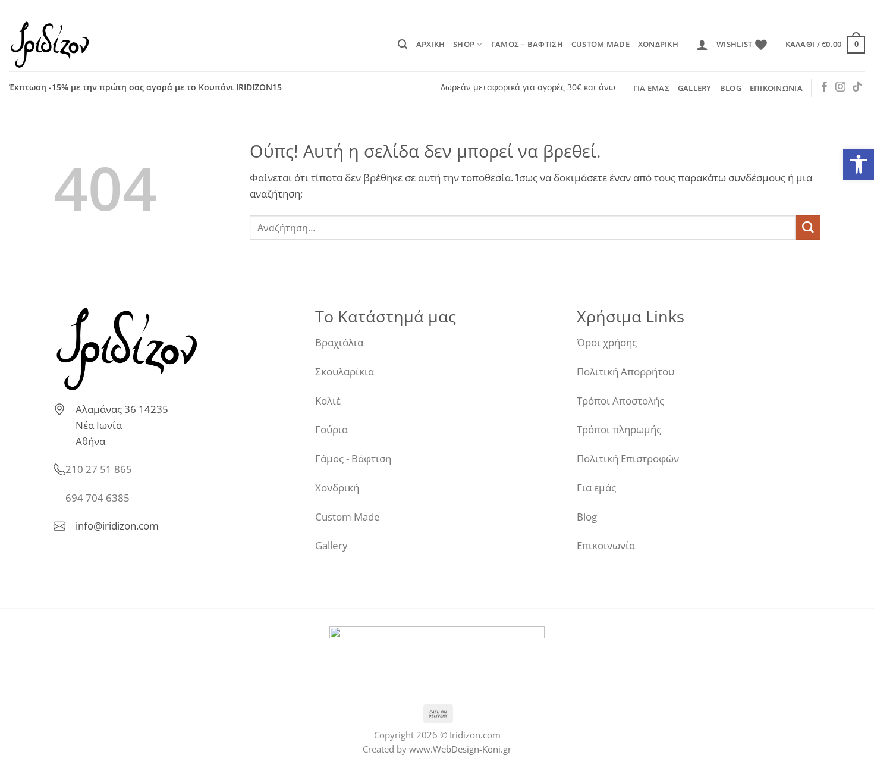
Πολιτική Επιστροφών (628, 458)
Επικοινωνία (606, 545)
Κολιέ (328, 401)
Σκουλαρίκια (344, 371)
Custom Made (347, 517)
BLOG (730, 88)
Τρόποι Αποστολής (620, 401)
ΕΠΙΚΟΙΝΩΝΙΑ (776, 88)
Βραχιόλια (339, 342)
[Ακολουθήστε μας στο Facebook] (824, 87)
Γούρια (331, 429)
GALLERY (695, 88)
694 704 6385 (97, 498)
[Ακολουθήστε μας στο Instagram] (840, 87)
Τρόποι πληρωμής (619, 429)
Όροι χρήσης (607, 342)
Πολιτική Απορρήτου (625, 371)
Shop (463, 44)
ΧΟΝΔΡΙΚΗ (658, 44)
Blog (587, 517)
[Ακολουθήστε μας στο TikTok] (857, 87)
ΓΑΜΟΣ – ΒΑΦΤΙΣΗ (527, 44)
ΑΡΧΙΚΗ (430, 44)
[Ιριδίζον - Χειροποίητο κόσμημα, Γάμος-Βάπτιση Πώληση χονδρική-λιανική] (68, 44)
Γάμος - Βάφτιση (353, 458)
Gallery (331, 545)
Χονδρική (337, 487)
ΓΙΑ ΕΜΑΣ (651, 88)
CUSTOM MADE (600, 44)
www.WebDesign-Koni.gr (460, 749)
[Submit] (808, 227)
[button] (402, 44)
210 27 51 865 (98, 469)
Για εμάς (596, 487)
